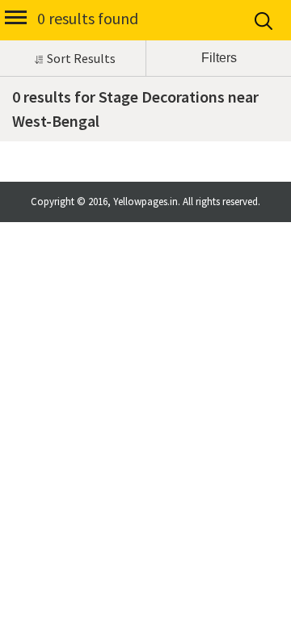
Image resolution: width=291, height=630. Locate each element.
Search (265, 21)
